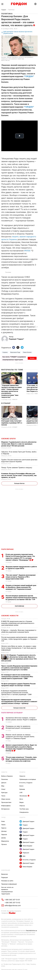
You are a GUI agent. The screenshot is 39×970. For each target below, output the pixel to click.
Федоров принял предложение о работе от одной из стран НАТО (21, 567)
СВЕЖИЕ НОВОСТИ (9, 616)
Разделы (22, 772)
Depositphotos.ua (31, 930)
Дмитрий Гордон (28, 821)
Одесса (3, 828)
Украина (4, 352)
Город (3, 817)
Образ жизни (5, 799)
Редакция (4, 877)
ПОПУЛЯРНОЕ (7, 549)
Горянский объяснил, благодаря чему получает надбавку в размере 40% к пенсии (11, 422)
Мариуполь (5, 841)
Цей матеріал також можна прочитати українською (17, 32)
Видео (22, 802)
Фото (21, 799)
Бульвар (6, 403)
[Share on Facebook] (13, 347)
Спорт (3, 789)
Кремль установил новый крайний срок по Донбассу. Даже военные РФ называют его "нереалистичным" (21, 587)
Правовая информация (9, 884)
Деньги (3, 782)
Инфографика (6, 805)
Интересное (5, 809)
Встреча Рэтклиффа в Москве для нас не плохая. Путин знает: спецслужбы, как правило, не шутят (19, 475)
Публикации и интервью (28, 779)
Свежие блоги (8, 439)
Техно (3, 796)
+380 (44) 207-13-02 (12, 902)
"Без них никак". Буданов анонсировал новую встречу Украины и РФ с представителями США (21, 577)
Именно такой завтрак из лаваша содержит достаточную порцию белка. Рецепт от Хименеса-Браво (20, 736)
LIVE (21, 792)
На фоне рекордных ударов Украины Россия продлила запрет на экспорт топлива (18, 684)
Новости (14, 399)
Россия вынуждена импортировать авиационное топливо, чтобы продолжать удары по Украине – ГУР (19, 639)
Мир (2, 786)
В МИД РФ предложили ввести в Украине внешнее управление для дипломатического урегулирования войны (17, 623)
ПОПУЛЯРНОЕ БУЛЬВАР (12, 713)
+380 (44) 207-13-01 (12, 900)
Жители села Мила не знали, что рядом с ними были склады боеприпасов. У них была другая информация (18, 648)
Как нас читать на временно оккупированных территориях (7, 890)
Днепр (3, 838)
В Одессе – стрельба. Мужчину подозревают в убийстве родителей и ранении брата (18, 631)
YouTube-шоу (24, 809)
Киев (3, 821)
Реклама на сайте (7, 880)
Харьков (4, 834)
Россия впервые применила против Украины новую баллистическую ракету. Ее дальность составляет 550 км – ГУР (21, 597)
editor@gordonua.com (13, 905)
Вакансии (4, 874)
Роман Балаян (27, 352)
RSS (24, 856)
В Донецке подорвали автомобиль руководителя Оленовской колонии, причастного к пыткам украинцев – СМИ (16, 692)
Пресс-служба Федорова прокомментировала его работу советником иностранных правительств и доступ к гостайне (19, 668)
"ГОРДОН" (29, 76)
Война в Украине (7, 776)
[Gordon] (19, 4)
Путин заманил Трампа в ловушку (17, 467)
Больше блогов (19, 483)
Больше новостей (19, 708)
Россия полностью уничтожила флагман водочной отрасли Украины (19, 460)
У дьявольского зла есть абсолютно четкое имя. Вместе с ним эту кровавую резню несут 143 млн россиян (18, 444)
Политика (11, 9)
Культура (4, 792)
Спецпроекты (24, 812)
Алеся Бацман (27, 846)
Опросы (22, 805)
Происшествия (6, 802)
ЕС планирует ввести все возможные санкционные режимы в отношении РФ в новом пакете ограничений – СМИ (17, 676)
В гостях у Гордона (26, 782)
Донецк (4, 831)
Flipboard (26, 852)
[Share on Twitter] (17, 347)
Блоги (21, 786)
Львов (3, 824)
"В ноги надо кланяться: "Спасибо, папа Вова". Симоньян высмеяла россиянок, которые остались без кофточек (21, 759)
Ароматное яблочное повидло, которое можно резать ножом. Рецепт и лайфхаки (21, 719)
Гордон (3, 9)
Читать (32, 358)
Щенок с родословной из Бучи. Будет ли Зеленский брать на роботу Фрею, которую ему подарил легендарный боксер (21, 748)
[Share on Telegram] (22, 347)
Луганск (4, 844)
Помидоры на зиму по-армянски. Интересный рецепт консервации (18, 727)
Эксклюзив (23, 796)
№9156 (27, 251)
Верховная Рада (15, 352)
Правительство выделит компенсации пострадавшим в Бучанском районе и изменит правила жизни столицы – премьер (19, 701)
